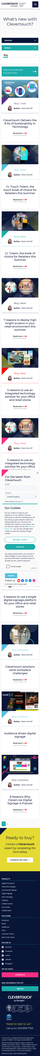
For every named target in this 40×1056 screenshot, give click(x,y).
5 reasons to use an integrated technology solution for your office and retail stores (20, 395)
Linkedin (8, 959)
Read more (17, 133)
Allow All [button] (20, 547)
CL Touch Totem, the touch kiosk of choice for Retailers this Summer (20, 190)
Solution (8, 40)
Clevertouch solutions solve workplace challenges (20, 670)
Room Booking (7, 897)
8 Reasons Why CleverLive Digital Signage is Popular (20, 800)
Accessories (6, 907)
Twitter (7, 955)
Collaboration (6, 910)
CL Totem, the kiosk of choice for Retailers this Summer (20, 256)
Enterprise (5, 920)
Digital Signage (7, 893)
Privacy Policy (16, 1047)
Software (5, 900)
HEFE (3, 930)
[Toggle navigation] (35, 4)
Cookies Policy (26, 1047)
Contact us (20, 974)
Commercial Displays (9, 890)
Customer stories (8, 934)
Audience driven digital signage (20, 735)
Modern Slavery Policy (24, 1049)
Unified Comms (7, 904)
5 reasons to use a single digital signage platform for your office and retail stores (20, 601)
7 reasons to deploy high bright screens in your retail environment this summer (20, 324)
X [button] (37, 473)
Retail (4, 924)
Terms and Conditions (24, 1050)
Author (7, 48)
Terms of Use (6, 1047)
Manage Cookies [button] (20, 539)
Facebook (8, 951)
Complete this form (19, 860)
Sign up (20, 988)
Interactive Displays (9, 887)
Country (8, 493)
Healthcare (5, 927)
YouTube (8, 947)
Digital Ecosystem (8, 883)
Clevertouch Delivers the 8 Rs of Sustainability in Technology (20, 123)
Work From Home (8, 937)
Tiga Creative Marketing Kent (18, 1053)
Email (7, 484)
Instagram (8, 963)
